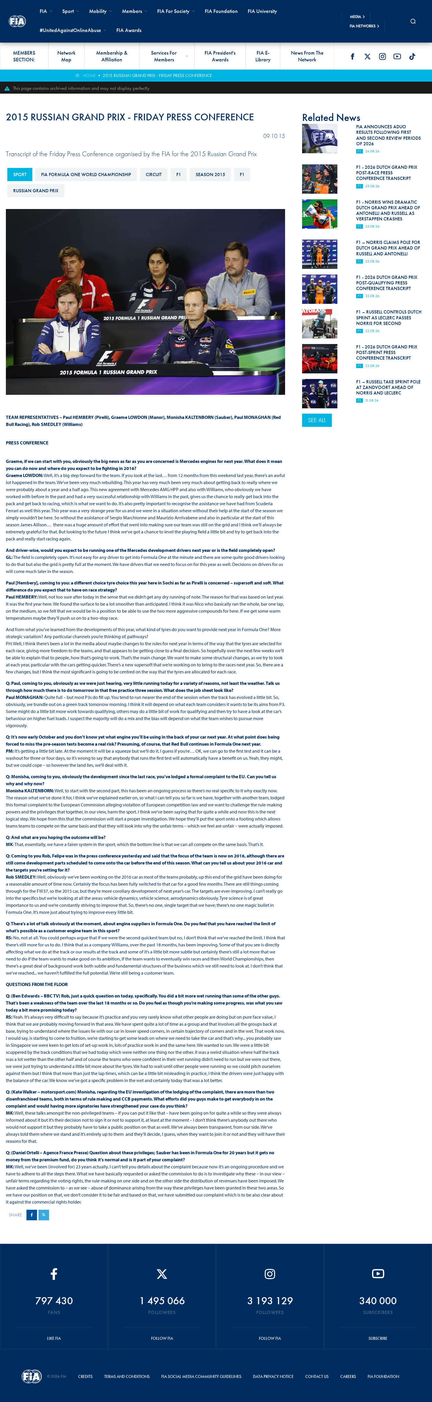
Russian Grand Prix (35, 191)
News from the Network (307, 56)
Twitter (367, 56)
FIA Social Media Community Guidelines (201, 1376)
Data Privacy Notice (273, 1376)
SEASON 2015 (210, 174)
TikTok (412, 56)
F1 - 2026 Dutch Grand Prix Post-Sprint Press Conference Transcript (386, 352)
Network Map (66, 56)
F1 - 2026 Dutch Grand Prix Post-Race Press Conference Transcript (386, 172)
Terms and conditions (127, 1376)
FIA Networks (363, 25)
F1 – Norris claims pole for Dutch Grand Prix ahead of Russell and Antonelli (388, 248)
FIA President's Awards (220, 56)
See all (317, 420)
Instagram (382, 56)
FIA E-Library (263, 56)
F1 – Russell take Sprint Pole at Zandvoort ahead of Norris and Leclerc (388, 387)
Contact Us (317, 1376)
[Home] (17, 21)
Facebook (352, 56)
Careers (348, 1376)
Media (355, 16)
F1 (178, 174)
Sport (19, 174)
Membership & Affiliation (112, 56)
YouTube (397, 56)
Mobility (98, 11)
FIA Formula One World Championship (86, 174)
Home (89, 75)
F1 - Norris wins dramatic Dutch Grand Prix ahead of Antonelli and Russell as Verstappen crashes (388, 210)
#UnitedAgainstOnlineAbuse (70, 30)
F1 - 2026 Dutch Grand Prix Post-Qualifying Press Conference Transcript (386, 282)
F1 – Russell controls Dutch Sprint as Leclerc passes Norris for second (388, 317)
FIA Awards (128, 30)
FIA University (262, 11)
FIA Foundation (221, 11)
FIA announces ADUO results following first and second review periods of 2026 (388, 135)
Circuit (154, 174)
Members (132, 11)
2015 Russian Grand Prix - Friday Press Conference (157, 75)
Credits (85, 1376)
